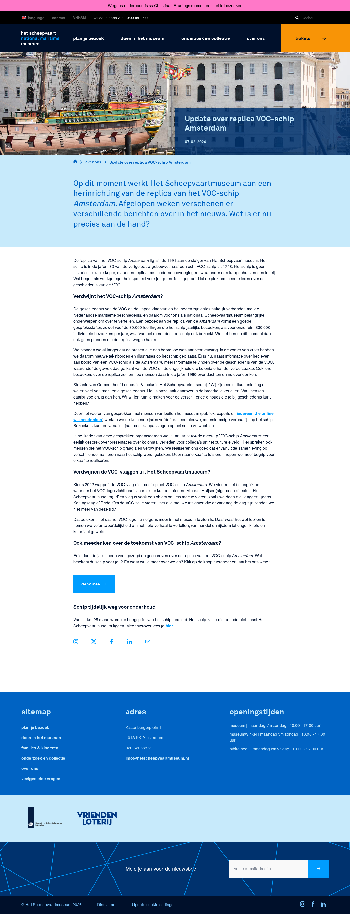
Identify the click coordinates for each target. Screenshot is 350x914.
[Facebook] (111, 643)
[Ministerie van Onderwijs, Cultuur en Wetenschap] (44, 818)
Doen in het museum (41, 737)
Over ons (29, 768)
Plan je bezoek (35, 727)
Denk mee (90, 583)
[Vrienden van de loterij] (96, 818)
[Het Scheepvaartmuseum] (40, 37)
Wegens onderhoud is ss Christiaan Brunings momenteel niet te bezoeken (175, 5)
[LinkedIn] (129, 643)
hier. (170, 626)
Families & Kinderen (39, 748)
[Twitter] (93, 643)
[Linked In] (325, 904)
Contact (58, 17)
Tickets (302, 38)
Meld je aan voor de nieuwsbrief (162, 868)
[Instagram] (304, 904)
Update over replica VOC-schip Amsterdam (150, 161)
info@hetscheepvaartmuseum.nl (157, 758)
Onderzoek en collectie (43, 758)
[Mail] (147, 643)
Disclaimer (107, 904)
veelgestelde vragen (40, 778)
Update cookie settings (152, 904)
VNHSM (79, 17)
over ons (93, 161)
